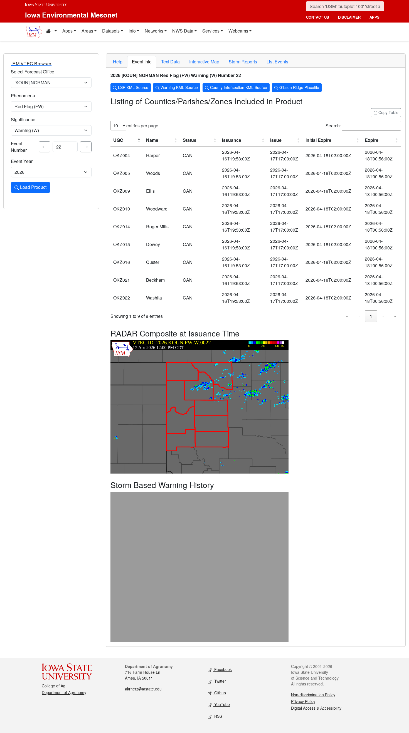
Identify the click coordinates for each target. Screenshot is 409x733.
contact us (317, 17)
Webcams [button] (238, 31)
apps (374, 17)
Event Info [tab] (142, 61)
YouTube (221, 704)
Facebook (222, 669)
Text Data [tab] (170, 61)
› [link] (383, 316)
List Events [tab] (277, 61)
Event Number (19, 146)
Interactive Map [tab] (204, 61)
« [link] (347, 316)
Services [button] (211, 31)
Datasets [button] (111, 31)
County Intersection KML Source (238, 87)
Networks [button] (154, 31)
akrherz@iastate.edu (143, 689)
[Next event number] (86, 146)
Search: (333, 125)
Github (219, 692)
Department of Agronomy (64, 692)
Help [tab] (117, 61)
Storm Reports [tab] (243, 61)
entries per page (142, 125)
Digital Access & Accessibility (316, 708)
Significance (23, 119)
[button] (51, 32)
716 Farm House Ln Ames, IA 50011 (142, 675)
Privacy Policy (303, 701)
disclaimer (349, 17)
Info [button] (132, 31)
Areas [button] (87, 31)
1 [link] (371, 316)
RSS (217, 716)
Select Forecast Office (32, 71)
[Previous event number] (44, 146)
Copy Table (387, 112)
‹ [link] (359, 316)
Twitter (219, 681)
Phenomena (23, 95)
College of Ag (53, 686)
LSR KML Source (132, 87)
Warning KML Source (178, 87)
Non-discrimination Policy (313, 694)
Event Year (22, 161)
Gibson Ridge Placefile (298, 87)
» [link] (395, 316)
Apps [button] (67, 31)
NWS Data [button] (182, 31)
